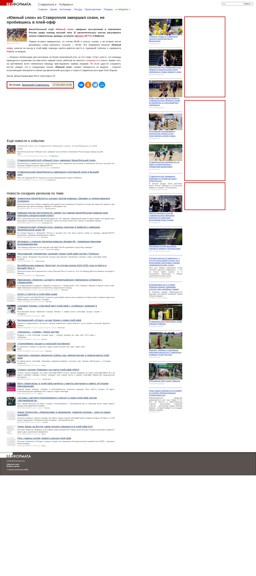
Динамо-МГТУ (83, 36)
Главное (42, 9)
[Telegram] (95, 85)
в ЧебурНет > (122, 9)
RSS (26, 470)
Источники (65, 9)
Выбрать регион (13, 466)
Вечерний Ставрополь (35, 84)
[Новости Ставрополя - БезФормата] (16, 3)
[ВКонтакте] (81, 85)
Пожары (108, 9)
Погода (78, 9)
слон (9, 48)
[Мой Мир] (102, 85)
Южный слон (65, 29)
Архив (53, 9)
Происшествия (93, 9)
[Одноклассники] (88, 85)
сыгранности (91, 60)
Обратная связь (13, 464)
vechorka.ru (15, 43)
